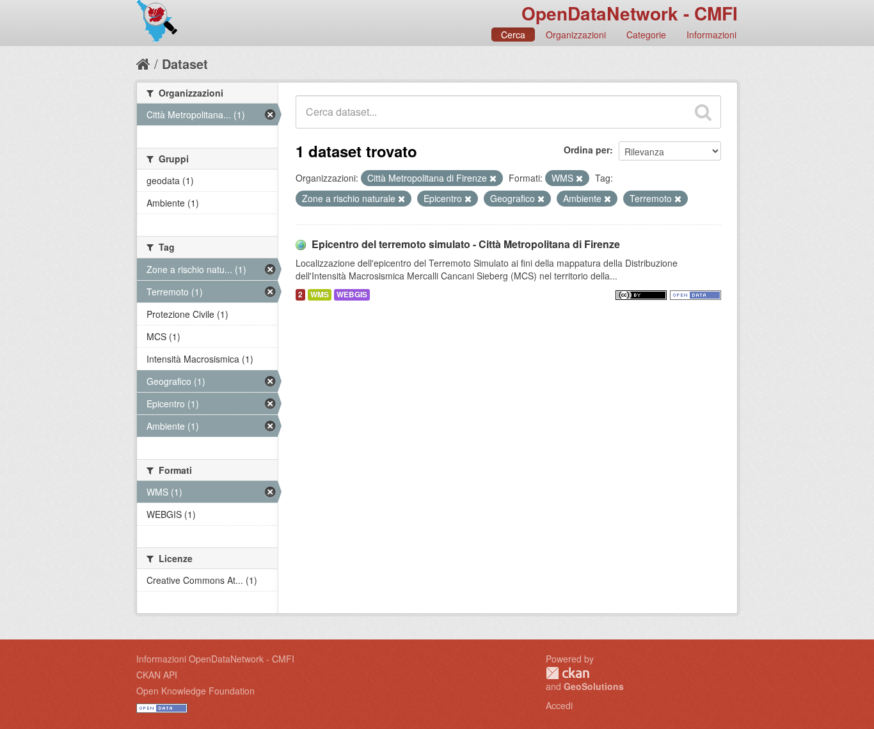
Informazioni (711, 34)
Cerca (513, 34)
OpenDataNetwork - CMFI (629, 13)
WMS (319, 294)
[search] (703, 112)
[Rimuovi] (493, 178)
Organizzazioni (576, 34)
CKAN (567, 673)
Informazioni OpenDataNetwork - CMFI (215, 658)
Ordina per (587, 149)
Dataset (185, 63)
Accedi (559, 705)
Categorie (646, 34)
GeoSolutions (594, 686)
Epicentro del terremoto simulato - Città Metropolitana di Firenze (466, 244)
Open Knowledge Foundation (195, 690)
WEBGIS (352, 294)
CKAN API (156, 674)
